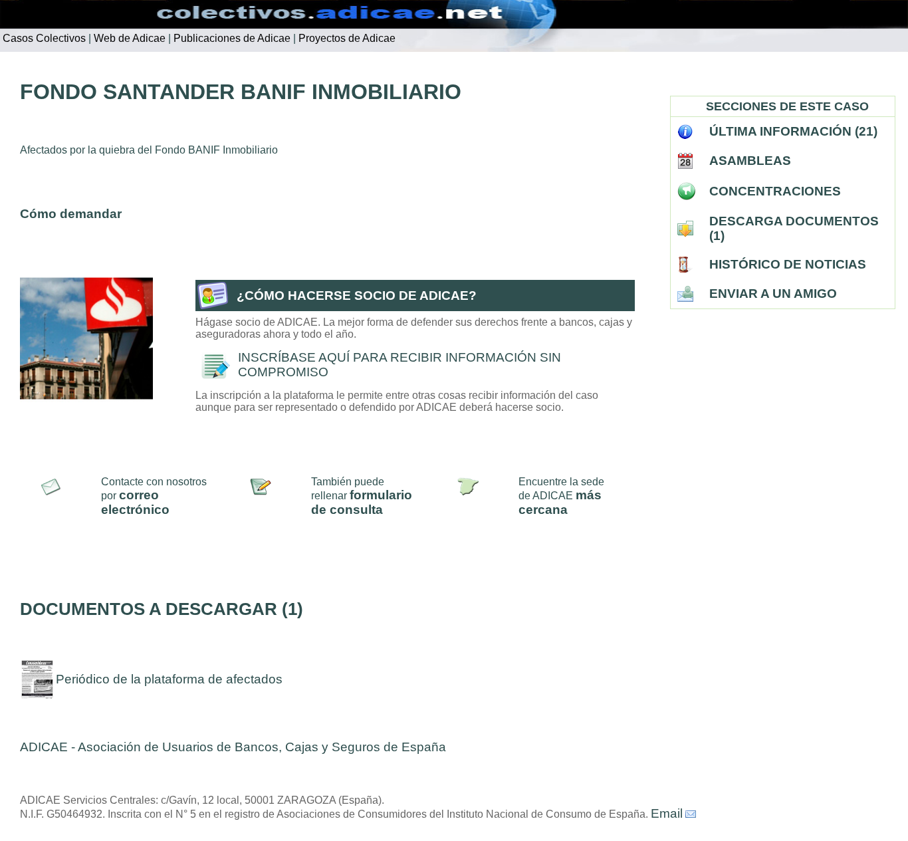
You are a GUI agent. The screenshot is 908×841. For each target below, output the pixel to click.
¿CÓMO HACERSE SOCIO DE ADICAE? (357, 295)
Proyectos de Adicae (346, 38)
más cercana (560, 502)
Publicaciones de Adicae (230, 38)
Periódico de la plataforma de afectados (169, 679)
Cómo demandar (71, 214)
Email (667, 813)
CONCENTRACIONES (775, 191)
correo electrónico (135, 502)
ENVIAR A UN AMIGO (773, 293)
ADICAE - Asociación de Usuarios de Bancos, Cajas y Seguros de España (233, 747)
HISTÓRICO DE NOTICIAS (787, 264)
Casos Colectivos (43, 38)
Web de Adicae (128, 38)
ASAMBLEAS (750, 161)
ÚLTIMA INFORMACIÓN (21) (793, 131)
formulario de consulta (361, 502)
